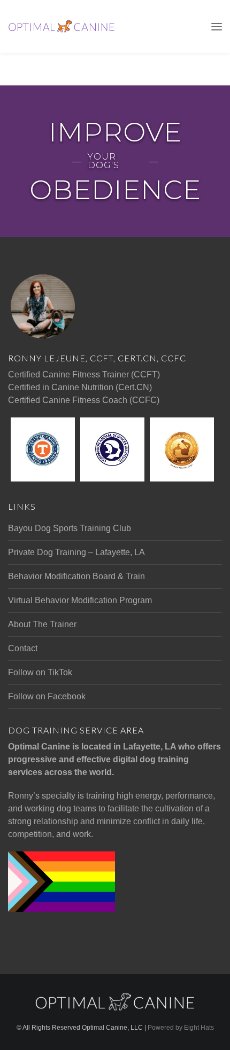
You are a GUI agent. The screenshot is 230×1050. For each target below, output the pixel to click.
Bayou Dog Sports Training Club (69, 528)
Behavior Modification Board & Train (76, 576)
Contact (22, 648)
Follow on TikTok (40, 672)
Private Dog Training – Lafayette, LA (76, 552)
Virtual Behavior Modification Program (80, 600)
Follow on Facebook (47, 696)
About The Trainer (42, 624)
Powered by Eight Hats (181, 1027)
